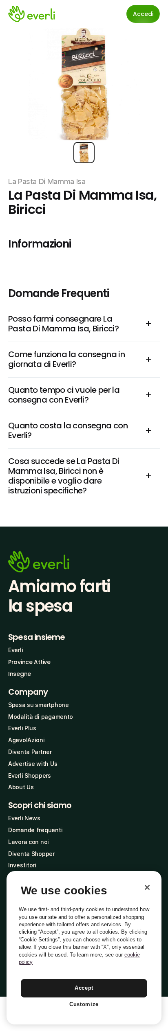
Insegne (19, 674)
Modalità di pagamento (40, 716)
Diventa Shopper (31, 853)
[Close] (147, 887)
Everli (15, 649)
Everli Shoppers (29, 775)
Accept (84, 988)
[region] (84, 947)
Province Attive (29, 662)
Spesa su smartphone (38, 704)
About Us (21, 786)
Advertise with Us (32, 763)
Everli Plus (22, 728)
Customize (84, 1004)
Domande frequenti (35, 829)
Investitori (22, 865)
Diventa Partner (30, 751)
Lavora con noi (28, 841)
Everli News (24, 818)
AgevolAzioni (26, 739)
